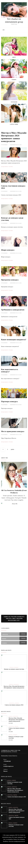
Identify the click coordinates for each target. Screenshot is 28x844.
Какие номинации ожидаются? (13, 340)
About (14, 57)
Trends (17, 703)
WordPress (5, 841)
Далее (12, 449)
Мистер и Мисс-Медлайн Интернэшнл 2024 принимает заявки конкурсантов (14, 687)
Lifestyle (16, 684)
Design (11, 667)
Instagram (14, 102)
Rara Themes (14, 839)
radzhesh (5, 144)
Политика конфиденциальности (17, 841)
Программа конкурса (9, 280)
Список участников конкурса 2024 (14, 705)
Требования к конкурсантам (12, 310)
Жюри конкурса (7, 250)
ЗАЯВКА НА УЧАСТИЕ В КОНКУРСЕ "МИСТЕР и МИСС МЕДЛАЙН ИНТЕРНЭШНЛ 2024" (14, 618)
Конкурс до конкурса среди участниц (14, 669)
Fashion (14, 79)
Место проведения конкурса (12, 431)
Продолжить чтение (7, 166)
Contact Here (14, 124)
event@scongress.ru (8, 766)
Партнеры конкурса (9, 401)
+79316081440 (7, 761)
